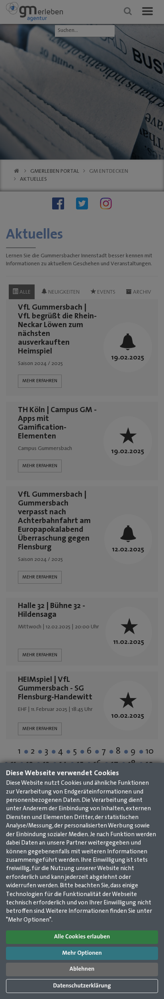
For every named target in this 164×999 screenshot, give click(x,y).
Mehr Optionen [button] (82, 953)
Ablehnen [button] (82, 969)
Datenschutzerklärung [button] (82, 986)
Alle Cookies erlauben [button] (82, 937)
